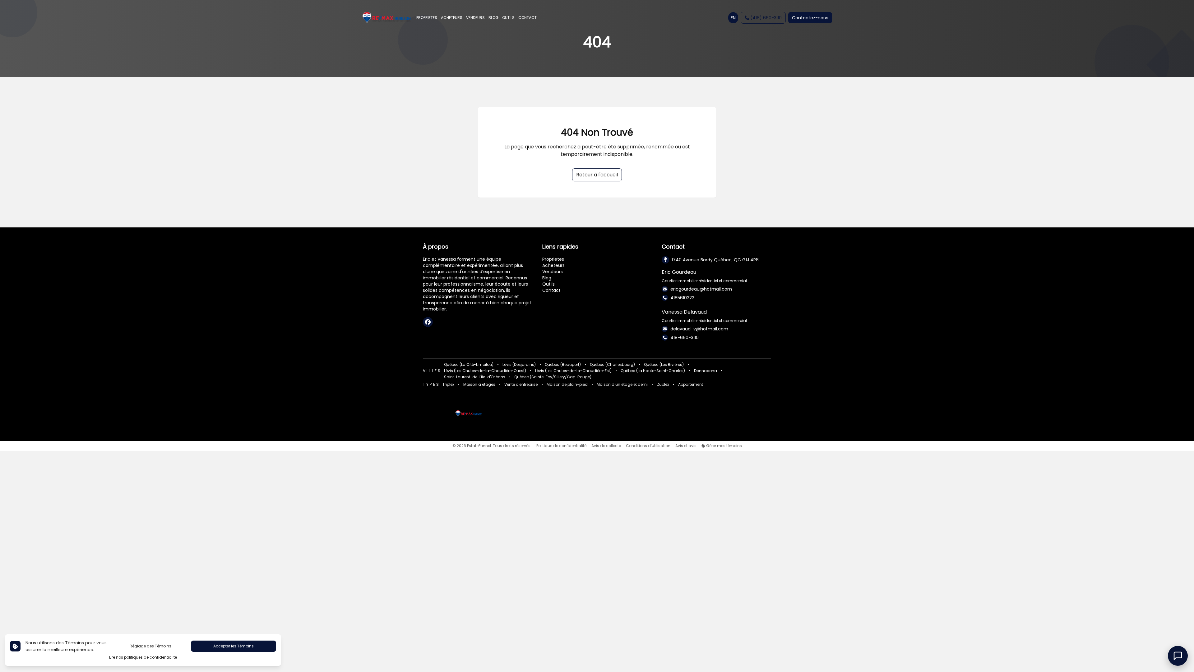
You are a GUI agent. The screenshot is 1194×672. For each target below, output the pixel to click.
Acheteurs (553, 265)
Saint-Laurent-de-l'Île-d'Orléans (474, 377)
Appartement (690, 384)
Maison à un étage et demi (622, 384)
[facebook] (428, 322)
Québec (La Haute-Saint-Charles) (653, 370)
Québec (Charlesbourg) (612, 364)
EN (733, 18)
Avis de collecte (606, 445)
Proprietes (553, 259)
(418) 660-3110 (766, 18)
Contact (551, 290)
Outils (548, 284)
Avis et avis (685, 445)
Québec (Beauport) (563, 364)
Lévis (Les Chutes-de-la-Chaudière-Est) (573, 370)
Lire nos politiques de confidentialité (143, 657)
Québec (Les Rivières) (664, 364)
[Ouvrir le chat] (1178, 656)
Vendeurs (552, 271)
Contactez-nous (810, 18)
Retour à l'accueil (597, 174)
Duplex (663, 384)
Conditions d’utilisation (648, 445)
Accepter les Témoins (233, 646)
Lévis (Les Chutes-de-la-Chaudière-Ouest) (485, 370)
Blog (546, 278)
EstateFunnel (479, 445)
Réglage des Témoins (150, 646)
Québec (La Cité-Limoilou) (468, 364)
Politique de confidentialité (561, 445)
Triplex (448, 384)
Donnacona (705, 370)
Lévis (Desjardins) (519, 364)
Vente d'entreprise (521, 384)
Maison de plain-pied (567, 384)
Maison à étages (479, 384)
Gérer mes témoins (723, 445)
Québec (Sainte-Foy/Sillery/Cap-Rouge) (552, 377)
